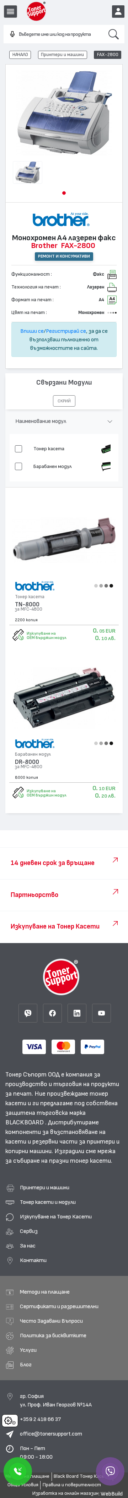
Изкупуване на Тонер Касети (56, 1216)
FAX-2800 (107, 54)
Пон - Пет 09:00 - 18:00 (36, 1452)
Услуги (28, 1350)
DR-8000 (27, 762)
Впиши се (32, 331)
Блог (26, 1364)
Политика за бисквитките (53, 1335)
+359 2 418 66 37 (40, 1419)
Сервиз (29, 1231)
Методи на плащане (45, 1292)
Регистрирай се (66, 331)
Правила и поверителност (72, 1484)
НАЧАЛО (20, 54)
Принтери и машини (62, 54)
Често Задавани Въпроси (51, 1321)
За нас (28, 1246)
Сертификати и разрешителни (59, 1306)
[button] (64, 193)
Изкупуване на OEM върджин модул (46, 635)
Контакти (33, 1260)
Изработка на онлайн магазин (65, 1493)
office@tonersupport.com (51, 1434)
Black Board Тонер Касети (82, 1476)
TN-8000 (27, 604)
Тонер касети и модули (48, 1202)
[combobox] (53, 34)
